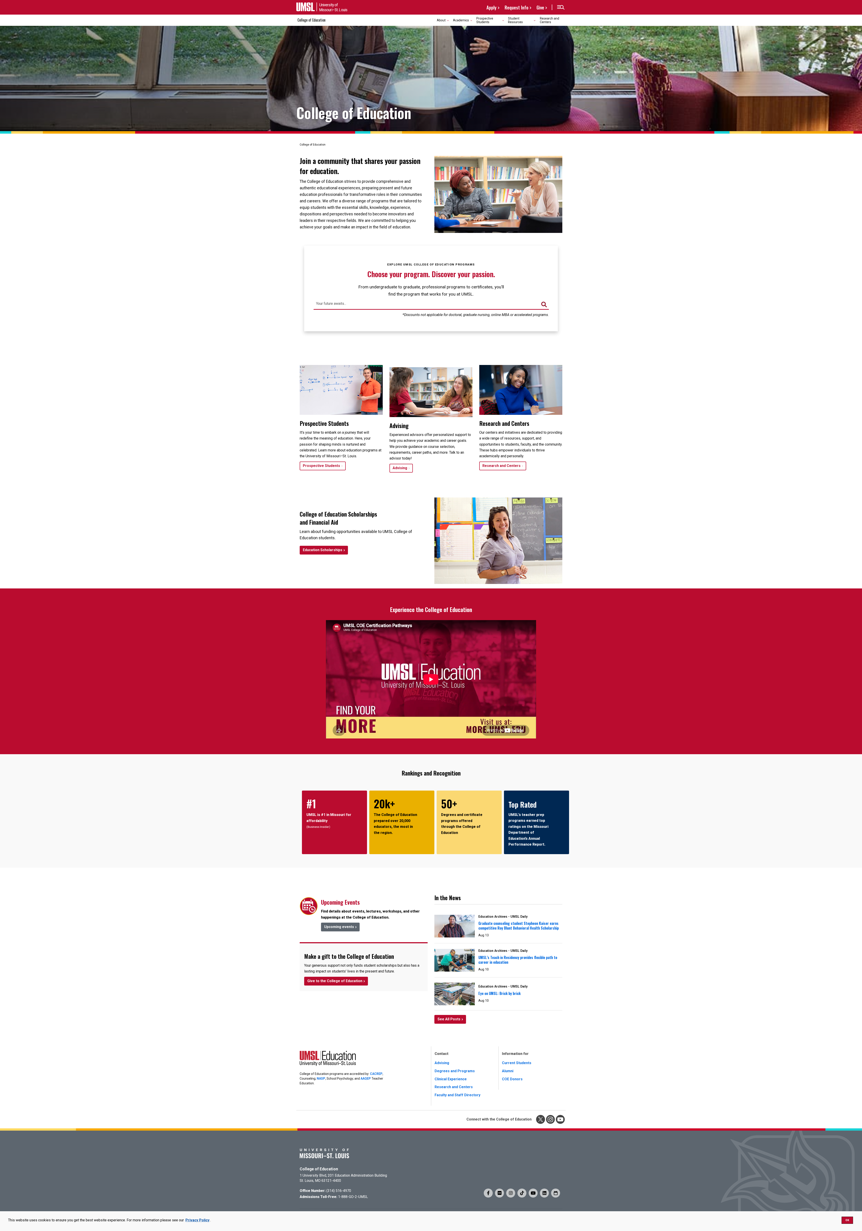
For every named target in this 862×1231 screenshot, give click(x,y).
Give (540, 7)
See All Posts (449, 1019)
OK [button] (847, 1220)
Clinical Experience (451, 1079)
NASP (321, 1078)
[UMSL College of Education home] (328, 1059)
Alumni (507, 1071)
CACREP (376, 1074)
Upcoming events (339, 927)
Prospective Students (321, 466)
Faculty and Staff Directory (457, 1095)
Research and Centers (549, 20)
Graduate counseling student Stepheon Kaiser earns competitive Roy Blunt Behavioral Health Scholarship (518, 926)
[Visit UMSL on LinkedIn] (544, 1193)
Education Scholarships (322, 550)
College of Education (311, 20)
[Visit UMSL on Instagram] (510, 1193)
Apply (491, 7)
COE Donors (512, 1079)
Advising (400, 468)
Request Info (516, 7)
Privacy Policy (197, 1220)
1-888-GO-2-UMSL (353, 1197)
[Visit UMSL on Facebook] (488, 1193)
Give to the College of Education (334, 981)
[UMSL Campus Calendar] (555, 1193)
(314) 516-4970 (338, 1191)
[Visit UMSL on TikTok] (521, 1193)
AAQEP (366, 1078)
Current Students (516, 1063)
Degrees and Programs (455, 1071)
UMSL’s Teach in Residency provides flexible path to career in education (517, 960)
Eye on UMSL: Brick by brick (499, 993)
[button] (561, 7)
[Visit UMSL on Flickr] (499, 1193)
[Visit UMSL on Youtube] (533, 1193)
